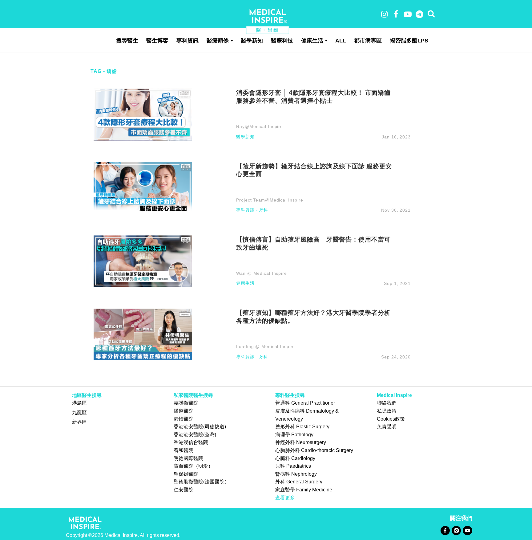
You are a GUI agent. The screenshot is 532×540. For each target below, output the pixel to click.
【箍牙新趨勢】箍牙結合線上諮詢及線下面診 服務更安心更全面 (314, 170)
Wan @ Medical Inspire (261, 273)
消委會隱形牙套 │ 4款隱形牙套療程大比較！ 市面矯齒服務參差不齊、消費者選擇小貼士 (313, 96)
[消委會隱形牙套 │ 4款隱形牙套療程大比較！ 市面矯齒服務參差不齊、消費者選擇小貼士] (143, 114)
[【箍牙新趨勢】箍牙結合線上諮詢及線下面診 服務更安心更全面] (143, 187)
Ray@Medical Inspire (259, 126)
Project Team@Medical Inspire (269, 200)
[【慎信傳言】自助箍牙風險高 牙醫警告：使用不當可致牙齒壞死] (143, 260)
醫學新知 (252, 41)
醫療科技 (282, 41)
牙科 (263, 210)
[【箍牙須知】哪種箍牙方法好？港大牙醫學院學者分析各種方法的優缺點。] (143, 334)
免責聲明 (387, 426)
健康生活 (312, 41)
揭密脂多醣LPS (409, 41)
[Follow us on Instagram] (456, 530)
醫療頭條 (218, 41)
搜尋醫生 (127, 41)
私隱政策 (387, 411)
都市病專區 (368, 41)
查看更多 (285, 497)
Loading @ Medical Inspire (265, 346)
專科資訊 (187, 41)
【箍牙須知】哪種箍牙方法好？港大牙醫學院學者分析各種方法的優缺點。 (313, 316)
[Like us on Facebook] (445, 530)
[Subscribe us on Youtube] (467, 530)
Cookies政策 (391, 419)
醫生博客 (157, 41)
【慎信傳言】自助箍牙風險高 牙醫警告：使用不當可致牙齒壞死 (313, 243)
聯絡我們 (387, 403)
